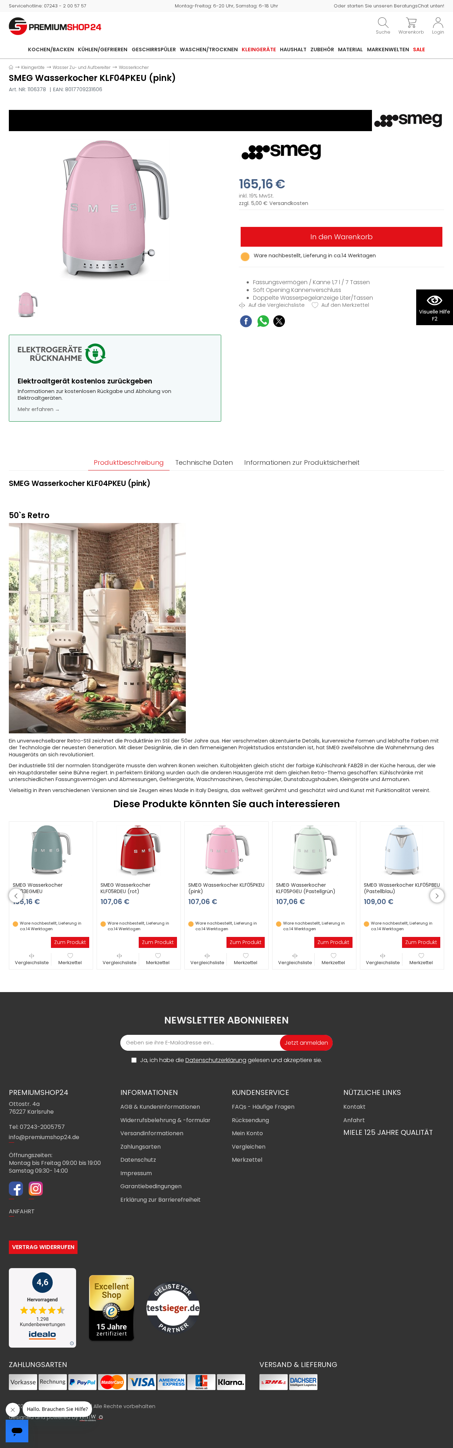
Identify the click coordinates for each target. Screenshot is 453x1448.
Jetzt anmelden (306, 1043)
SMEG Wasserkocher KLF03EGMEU (38, 888)
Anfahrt (354, 1120)
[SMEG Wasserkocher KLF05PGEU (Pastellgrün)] (314, 850)
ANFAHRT (22, 1211)
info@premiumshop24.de (44, 1137)
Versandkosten (288, 203)
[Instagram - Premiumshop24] (36, 1189)
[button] (16, 896)
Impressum (136, 1173)
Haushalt (293, 49)
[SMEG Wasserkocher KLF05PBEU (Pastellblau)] (402, 850)
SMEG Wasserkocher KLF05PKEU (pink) (226, 888)
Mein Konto (247, 1133)
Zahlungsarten (140, 1147)
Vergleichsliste (32, 963)
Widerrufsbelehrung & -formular (165, 1120)
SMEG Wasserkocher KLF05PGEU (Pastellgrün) (306, 888)
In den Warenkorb (341, 237)
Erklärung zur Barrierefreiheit (160, 1200)
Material (350, 49)
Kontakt (354, 1107)
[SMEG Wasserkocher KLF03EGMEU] (51, 850)
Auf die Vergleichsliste (276, 305)
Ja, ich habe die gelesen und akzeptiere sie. (231, 1060)
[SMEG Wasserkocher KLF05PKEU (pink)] (226, 850)
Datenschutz (138, 1160)
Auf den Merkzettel (344, 305)
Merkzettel (70, 963)
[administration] (100, 1417)
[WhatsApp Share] (263, 322)
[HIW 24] (88, 1417)
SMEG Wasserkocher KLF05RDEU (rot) (125, 888)
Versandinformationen (151, 1133)
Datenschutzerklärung (215, 1060)
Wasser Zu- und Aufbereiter (81, 67)
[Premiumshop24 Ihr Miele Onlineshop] (55, 25)
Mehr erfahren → (39, 409)
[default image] (115, 209)
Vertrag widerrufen (43, 1247)
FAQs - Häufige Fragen (263, 1107)
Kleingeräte (259, 49)
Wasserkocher (134, 67)
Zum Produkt (70, 942)
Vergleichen (248, 1147)
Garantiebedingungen (151, 1186)
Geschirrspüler (154, 49)
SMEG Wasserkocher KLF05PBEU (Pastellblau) (402, 888)
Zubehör (322, 49)
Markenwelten (388, 49)
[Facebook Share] (246, 322)
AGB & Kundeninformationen (160, 1107)
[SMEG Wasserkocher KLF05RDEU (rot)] (139, 850)
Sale (419, 49)
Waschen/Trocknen (209, 49)
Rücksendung (250, 1120)
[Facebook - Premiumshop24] (16, 1189)
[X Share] (279, 322)
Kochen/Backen (51, 49)
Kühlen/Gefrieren (102, 49)
